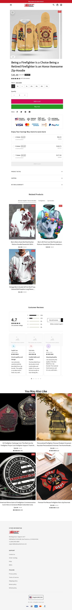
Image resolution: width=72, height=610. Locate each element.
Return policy (12, 584)
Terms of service (14, 577)
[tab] (31, 378)
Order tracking (13, 558)
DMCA (10, 565)
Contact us (12, 554)
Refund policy (13, 588)
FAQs (10, 561)
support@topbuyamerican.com (18, 544)
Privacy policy (13, 574)
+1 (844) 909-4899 (14, 541)
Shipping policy (13, 581)
